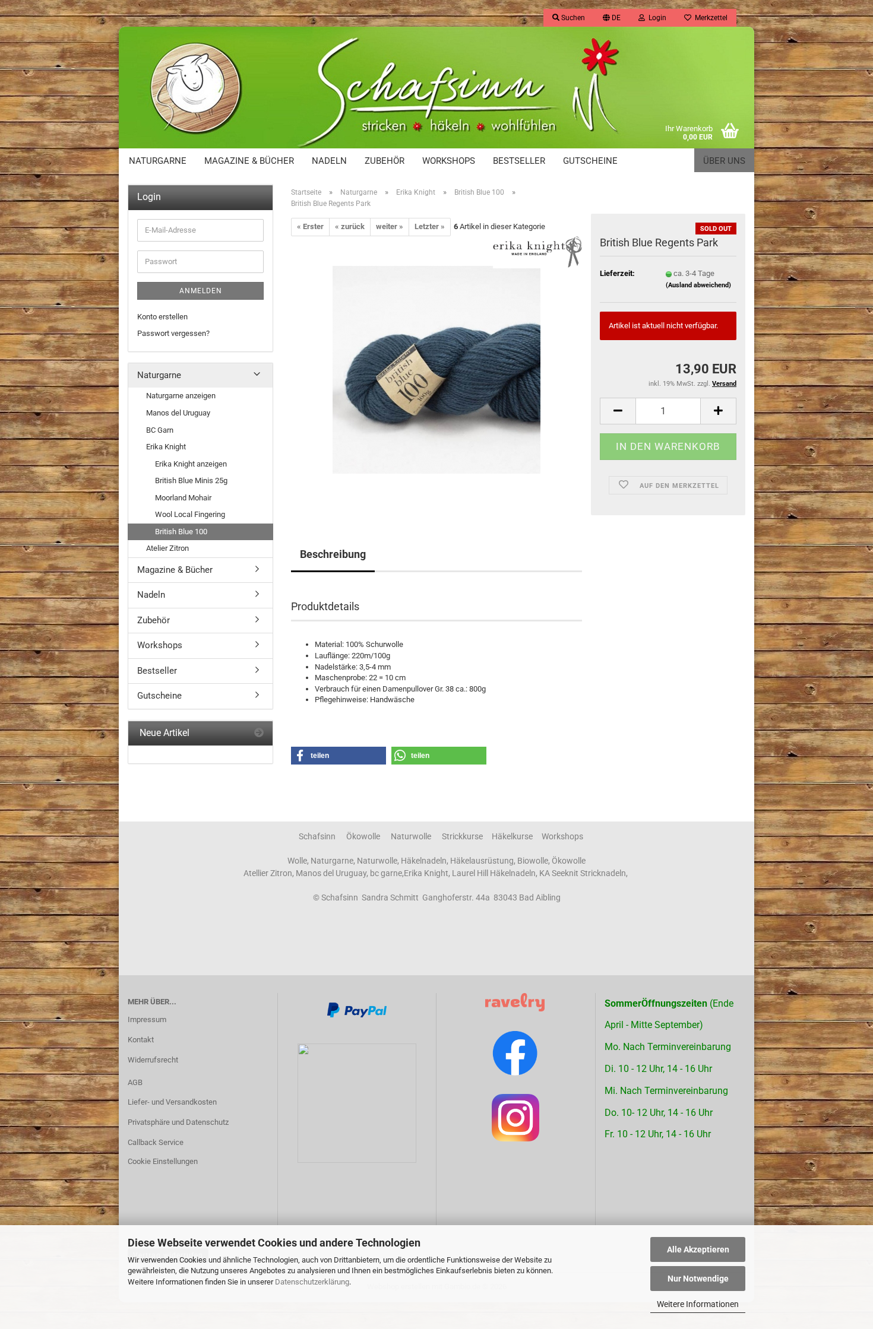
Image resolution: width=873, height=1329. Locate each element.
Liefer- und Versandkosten (172, 1102)
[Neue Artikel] (259, 733)
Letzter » (430, 226)
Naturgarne (157, 161)
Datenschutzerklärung (312, 1281)
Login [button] (655, 18)
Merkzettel (709, 18)
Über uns (724, 161)
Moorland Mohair (183, 497)
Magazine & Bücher (249, 161)
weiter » (389, 226)
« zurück (350, 226)
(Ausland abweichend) (698, 285)
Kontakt (141, 1039)
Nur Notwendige (698, 1278)
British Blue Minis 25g (191, 480)
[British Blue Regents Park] (436, 368)
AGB (135, 1082)
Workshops (448, 161)
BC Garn (159, 430)
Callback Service (156, 1142)
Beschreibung (333, 554)
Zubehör (384, 161)
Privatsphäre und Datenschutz (178, 1122)
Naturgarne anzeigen (181, 395)
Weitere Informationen (698, 1304)
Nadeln (329, 161)
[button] (612, 18)
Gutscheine (590, 161)
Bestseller (519, 161)
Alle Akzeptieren (698, 1249)
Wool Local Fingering (190, 514)
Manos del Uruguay (178, 412)
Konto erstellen (162, 316)
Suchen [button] (572, 18)
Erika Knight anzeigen (191, 463)
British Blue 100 (181, 531)
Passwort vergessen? (173, 333)
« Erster (310, 226)
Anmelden (200, 291)
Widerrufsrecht (153, 1059)
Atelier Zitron (167, 548)
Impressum (147, 1019)
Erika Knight (166, 446)
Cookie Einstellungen (163, 1161)
